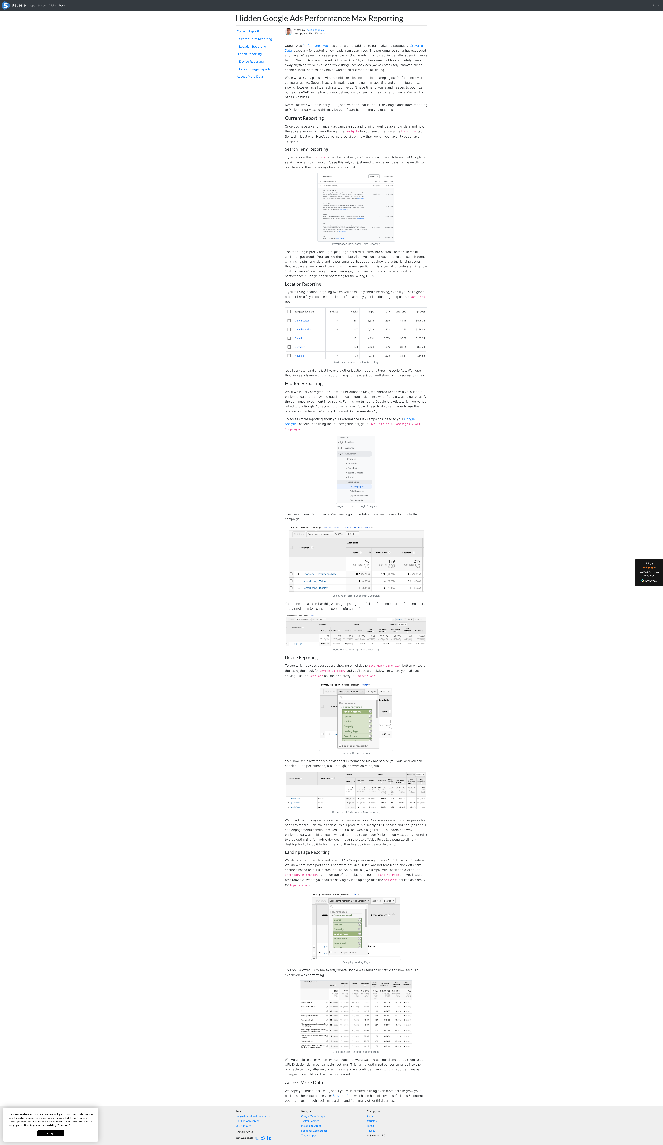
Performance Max (316, 45)
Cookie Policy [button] (77, 1121)
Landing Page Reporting (256, 69)
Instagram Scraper (311, 1125)
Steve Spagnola (315, 29)
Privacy (371, 1130)
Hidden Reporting (249, 54)
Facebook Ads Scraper (314, 1130)
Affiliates (372, 1120)
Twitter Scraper (310, 1120)
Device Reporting (251, 61)
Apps (32, 5)
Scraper (41, 5)
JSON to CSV (243, 1125)
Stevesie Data (343, 1096)
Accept (50, 1133)
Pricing (53, 5)
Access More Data (250, 76)
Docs (62, 5)
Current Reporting (249, 31)
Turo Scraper (308, 1135)
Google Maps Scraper (313, 1116)
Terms (370, 1125)
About (370, 1116)
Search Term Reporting (255, 39)
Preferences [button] (63, 1125)
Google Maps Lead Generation (253, 1116)
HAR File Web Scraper (248, 1120)
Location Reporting (252, 46)
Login (656, 5)
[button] (649, 572)
